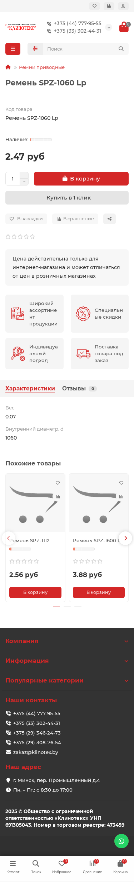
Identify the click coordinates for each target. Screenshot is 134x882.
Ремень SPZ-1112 (29, 540)
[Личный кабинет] (123, 6)
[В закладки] (58, 482)
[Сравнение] (109, 6)
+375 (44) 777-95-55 (77, 23)
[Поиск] (121, 49)
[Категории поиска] (35, 49)
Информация (27, 660)
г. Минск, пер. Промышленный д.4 (56, 780)
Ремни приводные (42, 67)
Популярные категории (44, 680)
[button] (8, 538)
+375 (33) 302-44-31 (77, 31)
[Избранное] (94, 6)
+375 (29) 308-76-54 (37, 742)
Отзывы (78, 388)
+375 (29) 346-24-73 (37, 733)
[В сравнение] (58, 496)
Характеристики (30, 388)
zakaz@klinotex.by (35, 752)
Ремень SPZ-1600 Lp (98, 540)
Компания (22, 640)
